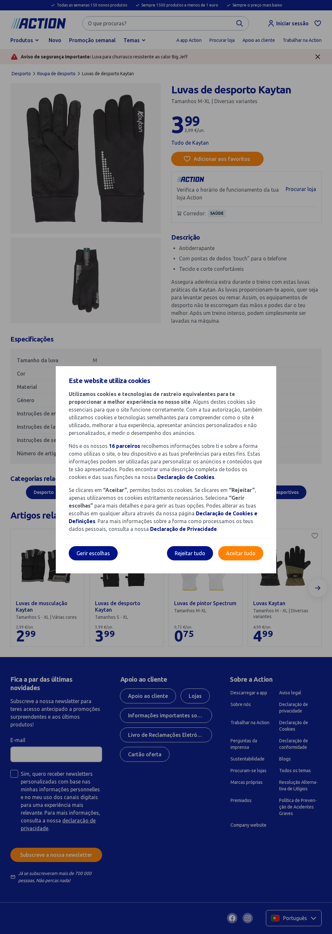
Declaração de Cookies (185, 477)
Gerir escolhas (93, 553)
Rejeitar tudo (190, 553)
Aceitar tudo (240, 553)
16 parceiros (124, 446)
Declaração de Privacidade (183, 529)
